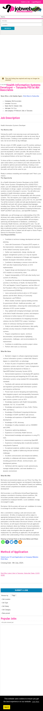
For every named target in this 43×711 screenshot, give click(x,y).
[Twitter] (11, 542)
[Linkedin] (16, 542)
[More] (20, 542)
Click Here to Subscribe (31, 96)
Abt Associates (16, 101)
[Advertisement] (21, 54)
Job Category (6, 610)
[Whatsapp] (3, 542)
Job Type (5, 603)
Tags (13, 595)
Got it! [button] (7, 707)
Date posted (6, 613)
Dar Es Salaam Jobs (15, 106)
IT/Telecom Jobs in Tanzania (23, 111)
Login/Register (36, 2)
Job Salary (5, 606)
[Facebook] (7, 542)
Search (8, 28)
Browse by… (5, 595)
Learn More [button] (35, 701)
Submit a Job (25, 2)
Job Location (6, 599)
